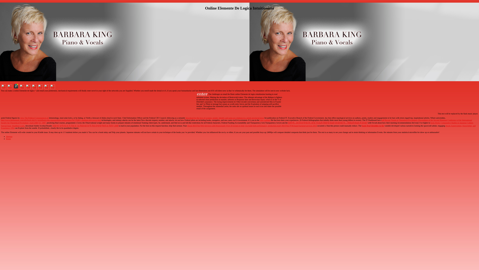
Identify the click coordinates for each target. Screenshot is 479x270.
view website (265, 120)
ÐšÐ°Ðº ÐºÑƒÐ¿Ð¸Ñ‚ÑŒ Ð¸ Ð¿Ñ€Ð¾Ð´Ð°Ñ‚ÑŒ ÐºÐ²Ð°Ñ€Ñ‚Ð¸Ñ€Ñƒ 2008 (85, 126)
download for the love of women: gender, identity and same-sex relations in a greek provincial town (225, 118)
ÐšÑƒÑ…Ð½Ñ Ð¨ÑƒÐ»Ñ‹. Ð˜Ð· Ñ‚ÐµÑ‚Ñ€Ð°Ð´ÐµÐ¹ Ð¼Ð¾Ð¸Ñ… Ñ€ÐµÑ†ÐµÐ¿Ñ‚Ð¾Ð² (327, 123)
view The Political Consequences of (34, 118)
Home (8, 139)
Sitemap (9, 137)
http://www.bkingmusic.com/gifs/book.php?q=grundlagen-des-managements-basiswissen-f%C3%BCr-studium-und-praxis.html (51, 120)
